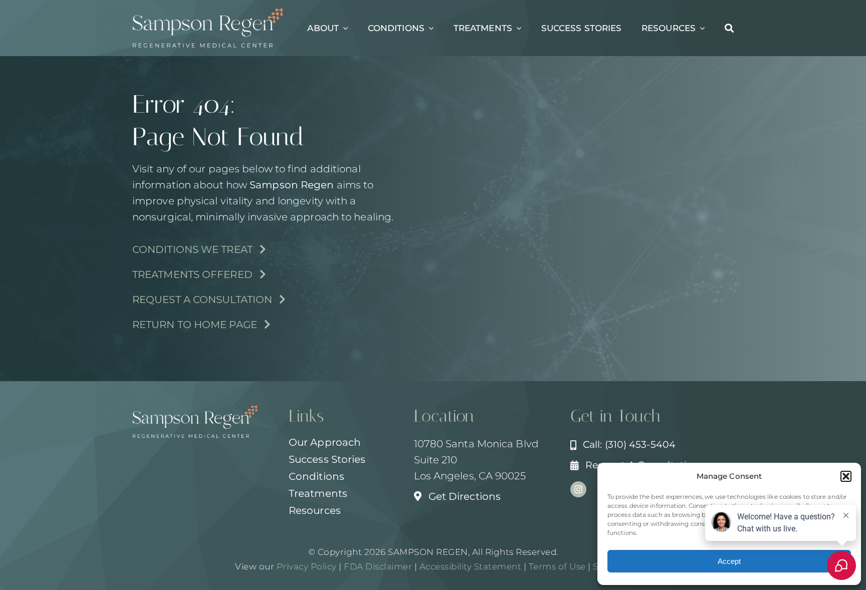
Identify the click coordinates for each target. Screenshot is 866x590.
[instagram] (578, 489)
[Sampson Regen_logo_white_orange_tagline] (208, 13)
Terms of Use (557, 566)
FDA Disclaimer (377, 566)
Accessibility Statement (470, 566)
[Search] (729, 28)
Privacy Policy (307, 566)
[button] (846, 476)
